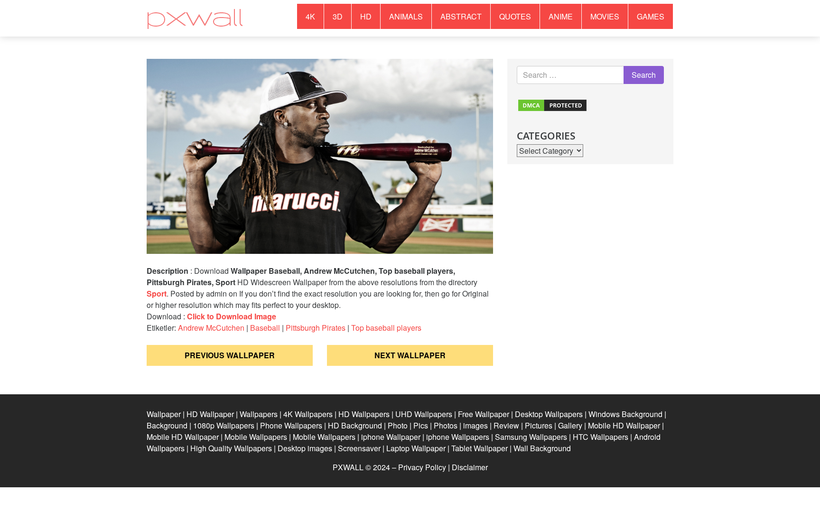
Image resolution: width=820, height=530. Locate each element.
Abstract (461, 16)
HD (366, 16)
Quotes (515, 16)
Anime (561, 16)
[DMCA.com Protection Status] (552, 104)
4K (310, 16)
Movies (604, 16)
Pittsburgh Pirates (315, 327)
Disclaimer (470, 467)
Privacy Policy (422, 467)
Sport (157, 293)
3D (338, 16)
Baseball (265, 327)
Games (650, 16)
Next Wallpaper (410, 355)
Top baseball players (386, 327)
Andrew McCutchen (211, 327)
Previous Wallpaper (230, 355)
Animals (406, 16)
